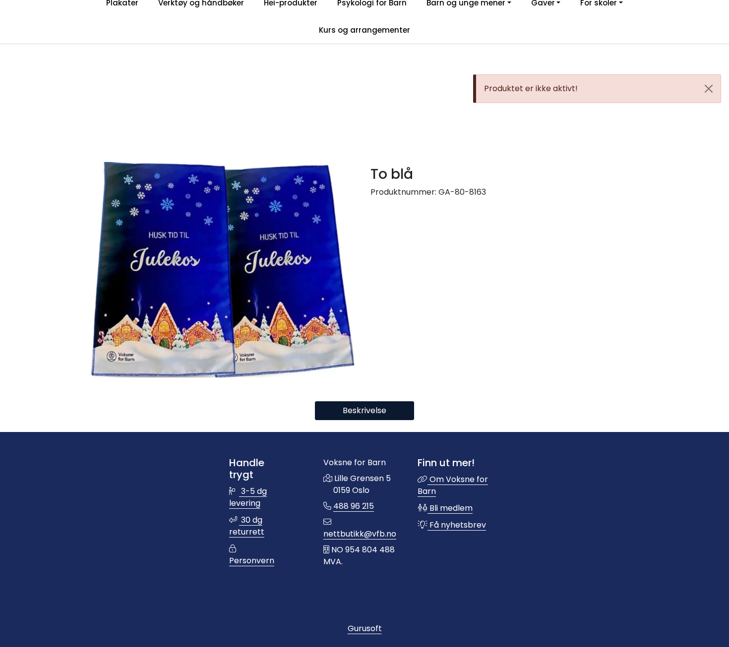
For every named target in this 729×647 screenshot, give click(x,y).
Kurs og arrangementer (364, 30)
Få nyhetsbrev (456, 525)
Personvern (251, 560)
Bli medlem (450, 508)
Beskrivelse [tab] (364, 410)
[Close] (709, 89)
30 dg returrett (246, 526)
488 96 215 (353, 506)
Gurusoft (365, 628)
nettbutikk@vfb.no (359, 533)
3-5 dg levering (248, 497)
